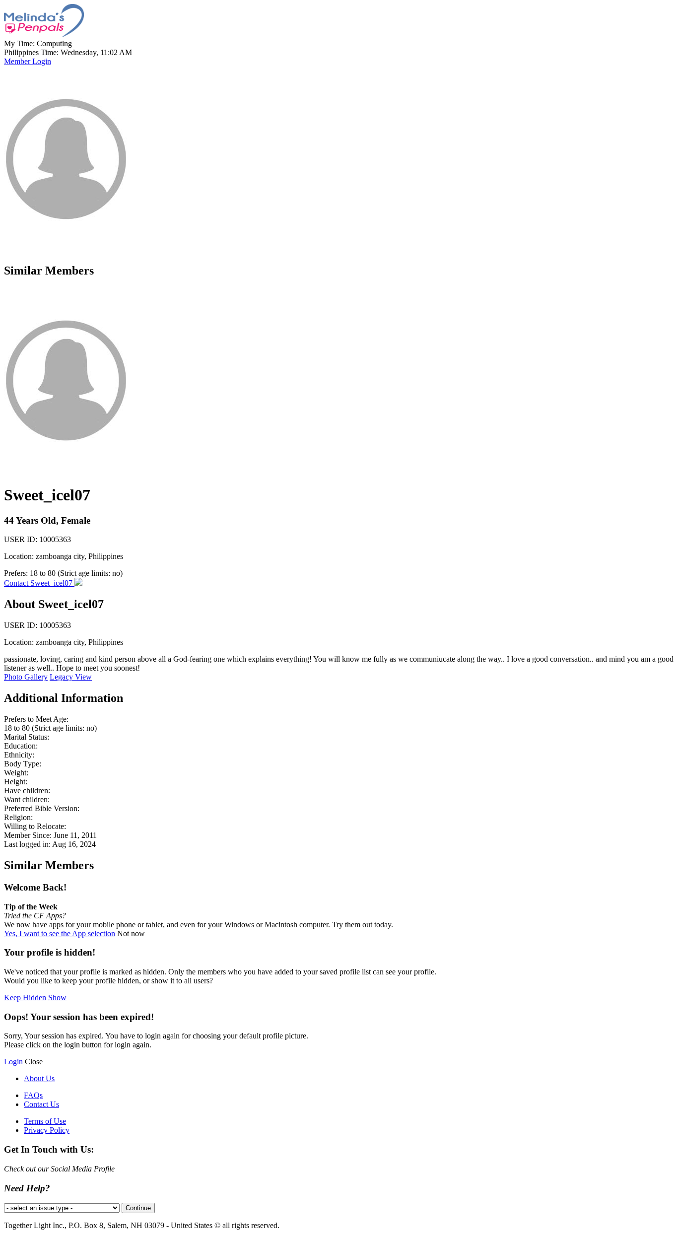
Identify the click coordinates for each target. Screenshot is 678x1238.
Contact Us (41, 1104)
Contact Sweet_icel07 (39, 583)
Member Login (27, 61)
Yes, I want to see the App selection (59, 933)
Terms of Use (45, 1121)
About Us (39, 1078)
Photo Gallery (26, 677)
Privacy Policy (46, 1130)
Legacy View (71, 677)
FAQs (33, 1095)
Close (34, 1061)
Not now (131, 933)
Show (57, 997)
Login (13, 1061)
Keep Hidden (25, 997)
